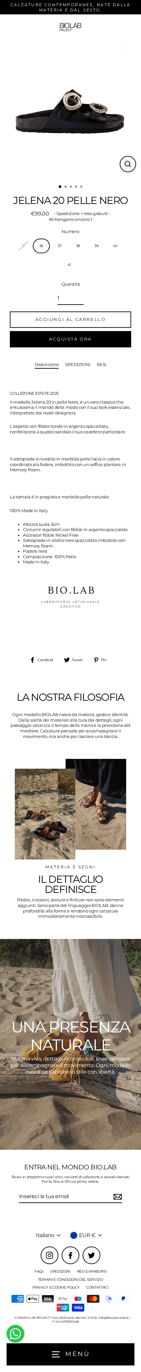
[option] (70, 110)
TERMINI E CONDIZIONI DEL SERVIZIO (70, 1279)
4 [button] (76, 187)
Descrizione (47, 364)
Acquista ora (70, 339)
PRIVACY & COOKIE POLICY (56, 1287)
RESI (101, 364)
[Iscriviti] (116, 1197)
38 (78, 245)
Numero (70, 231)
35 (23, 245)
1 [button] (60, 187)
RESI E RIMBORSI (92, 1271)
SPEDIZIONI (77, 364)
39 (96, 245)
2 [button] (66, 187)
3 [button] (71, 187)
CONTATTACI (97, 1287)
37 (59, 245)
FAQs (39, 1271)
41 (69, 264)
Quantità (70, 284)
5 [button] (82, 187)
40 (115, 245)
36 (41, 245)
